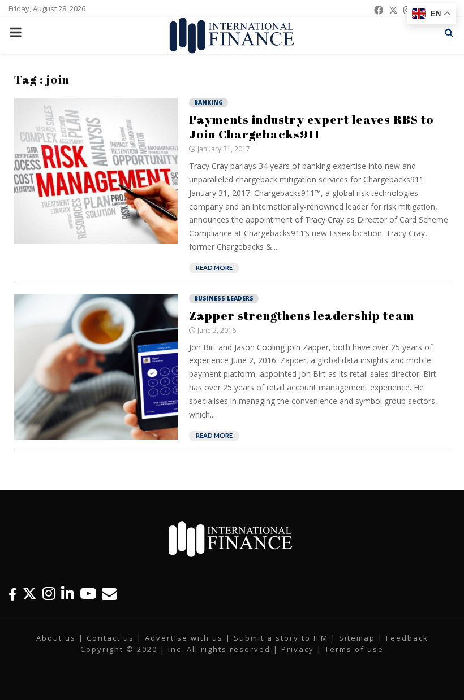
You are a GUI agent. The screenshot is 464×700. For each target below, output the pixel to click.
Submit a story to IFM (281, 638)
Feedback (407, 638)
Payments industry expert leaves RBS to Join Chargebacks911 (311, 126)
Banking (208, 102)
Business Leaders (224, 298)
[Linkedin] (67, 593)
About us (56, 638)
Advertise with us (184, 638)
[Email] (109, 593)
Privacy (297, 649)
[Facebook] (12, 593)
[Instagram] (48, 593)
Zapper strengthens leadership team (301, 315)
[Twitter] (29, 593)
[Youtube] (88, 593)
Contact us (110, 638)
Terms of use (354, 649)
